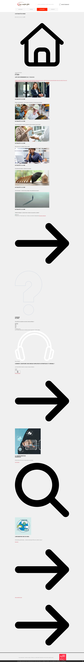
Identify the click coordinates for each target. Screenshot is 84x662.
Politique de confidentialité (35, 657)
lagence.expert (51, 657)
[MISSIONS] (20, 9)
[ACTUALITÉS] (42, 9)
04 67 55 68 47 (65, 4)
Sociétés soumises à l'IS (18, 80)
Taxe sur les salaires (60, 80)
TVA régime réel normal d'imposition (51, 80)
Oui (15, 323)
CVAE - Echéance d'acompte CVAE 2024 (29, 80)
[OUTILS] (31, 9)
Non (17, 323)
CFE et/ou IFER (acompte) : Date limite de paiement (31, 81)
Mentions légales (28, 657)
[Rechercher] (24, 17)
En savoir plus (63, 661)
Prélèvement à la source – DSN (40, 80)
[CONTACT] (53, 9)
